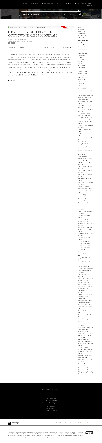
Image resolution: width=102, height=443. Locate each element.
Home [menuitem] (25, 3)
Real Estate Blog (82, 35)
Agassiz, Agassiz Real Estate (85, 95)
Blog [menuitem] (77, 3)
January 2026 (81, 45)
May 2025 (81, 61)
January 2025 (81, 69)
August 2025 (81, 55)
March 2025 (81, 65)
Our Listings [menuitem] (33, 3)
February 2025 (82, 67)
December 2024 (82, 71)
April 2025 (81, 63)
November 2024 (82, 73)
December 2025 (82, 47)
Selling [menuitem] (68, 3)
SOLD (82, 10)
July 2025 (80, 57)
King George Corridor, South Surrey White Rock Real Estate (85, 229)
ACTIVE (75, 10)
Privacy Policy (74, 423)
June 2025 (81, 59)
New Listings (81, 31)
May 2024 (81, 85)
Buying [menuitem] (59, 3)
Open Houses (82, 33)
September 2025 (82, 53)
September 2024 (82, 77)
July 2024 (80, 81)
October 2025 (82, 51)
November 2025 (82, 49)
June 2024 (81, 83)
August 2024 (81, 79)
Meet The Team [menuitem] (86, 3)
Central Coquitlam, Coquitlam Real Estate (22, 41)
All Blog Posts (81, 29)
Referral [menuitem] (90, 5)
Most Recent (81, 43)
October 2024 (82, 75)
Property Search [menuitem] (47, 3)
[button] (51, 395)
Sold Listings (81, 37)
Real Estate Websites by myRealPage (86, 423)
